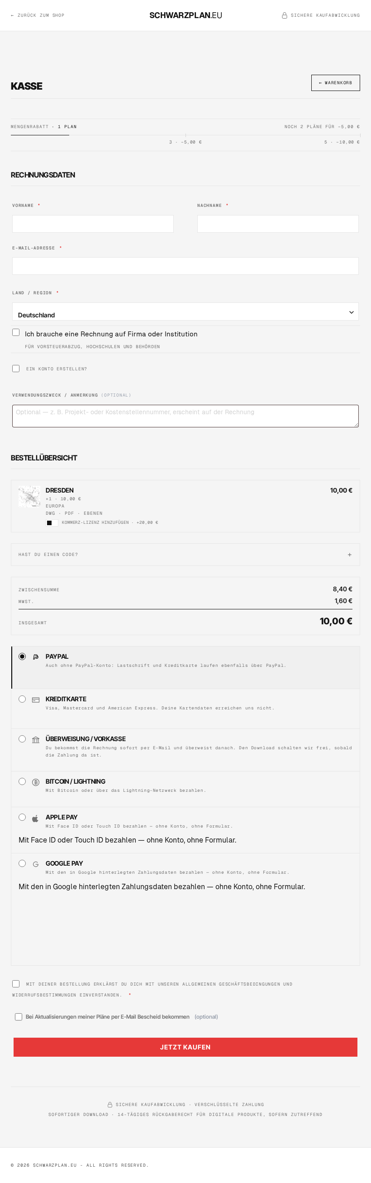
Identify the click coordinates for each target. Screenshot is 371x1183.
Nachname (213, 205)
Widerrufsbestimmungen (44, 995)
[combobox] (185, 311)
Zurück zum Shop (38, 15)
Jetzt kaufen (185, 1047)
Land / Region (35, 293)
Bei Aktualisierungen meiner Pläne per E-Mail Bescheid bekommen (122, 1016)
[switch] (52, 523)
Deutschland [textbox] (36, 315)
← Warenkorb (335, 83)
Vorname (26, 205)
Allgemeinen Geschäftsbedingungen (231, 984)
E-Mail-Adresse (37, 248)
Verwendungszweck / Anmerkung (72, 395)
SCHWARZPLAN (185, 15)
